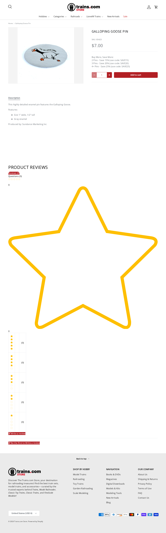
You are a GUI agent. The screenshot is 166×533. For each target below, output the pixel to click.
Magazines (111, 479)
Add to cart (135, 75)
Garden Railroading (83, 488)
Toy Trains (78, 483)
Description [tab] (14, 97)
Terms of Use (144, 488)
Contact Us (143, 497)
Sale (125, 16)
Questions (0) (15, 176)
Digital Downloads (115, 483)
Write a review (18, 433)
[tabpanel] (45, 114)
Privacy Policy (145, 483)
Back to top (81, 459)
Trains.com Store (20, 521)
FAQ (140, 493)
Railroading (79, 479)
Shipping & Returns (148, 479)
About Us (142, 474)
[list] (45, 55)
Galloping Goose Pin (23, 23)
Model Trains (79, 474)
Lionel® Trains (94, 16)
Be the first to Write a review (25, 443)
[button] (156, 7)
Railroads (75, 16)
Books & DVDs (113, 474)
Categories (59, 16)
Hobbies (43, 16)
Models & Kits (113, 488)
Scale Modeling (80, 493)
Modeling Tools (114, 493)
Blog (108, 502)
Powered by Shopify (35, 521)
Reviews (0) (14, 173)
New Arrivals (113, 16)
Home (10, 23)
